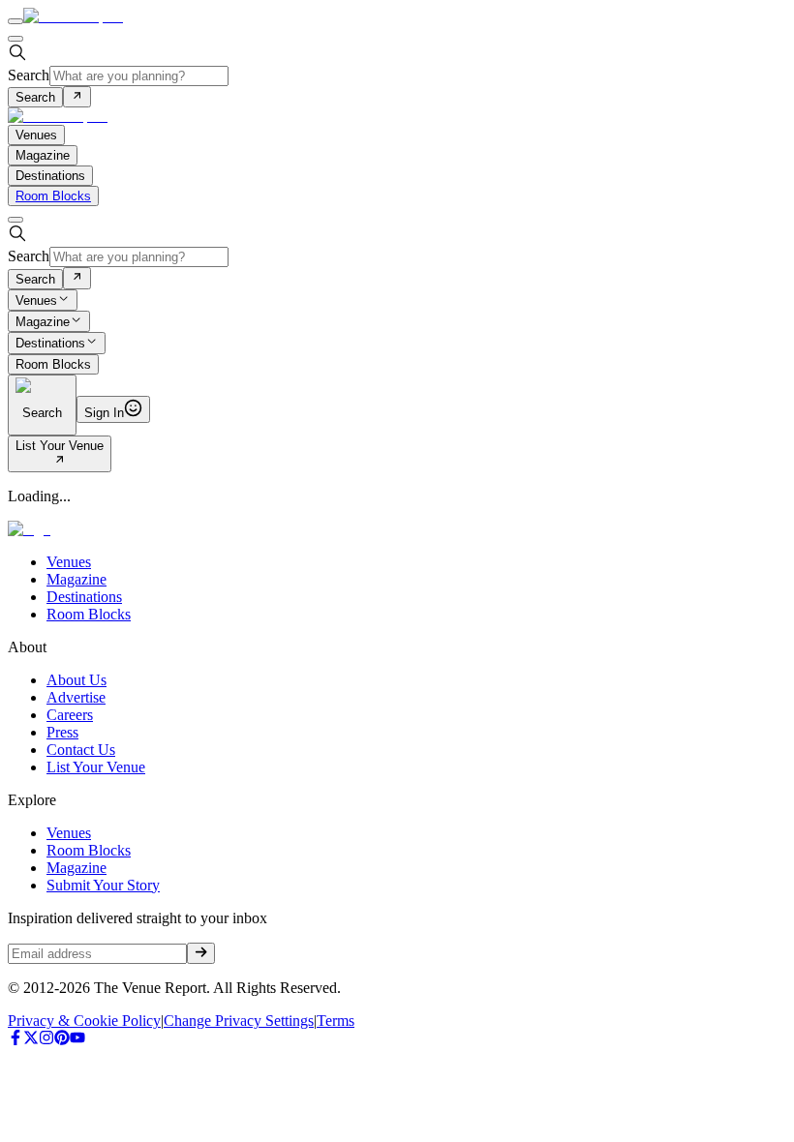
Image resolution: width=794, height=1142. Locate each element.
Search (28, 75)
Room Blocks (53, 196)
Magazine (42, 322)
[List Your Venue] (59, 461)
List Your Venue (59, 445)
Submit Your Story (103, 885)
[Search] (77, 96)
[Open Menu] (15, 21)
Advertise (76, 697)
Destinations (50, 344)
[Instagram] (46, 1040)
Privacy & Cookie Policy (84, 1020)
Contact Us (80, 749)
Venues (36, 300)
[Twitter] (31, 1040)
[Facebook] (15, 1040)
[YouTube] (77, 1040)
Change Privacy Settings (239, 1020)
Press (62, 732)
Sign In (104, 413)
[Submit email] (201, 953)
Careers (69, 714)
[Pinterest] (62, 1040)
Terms (335, 1020)
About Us (76, 680)
